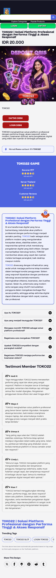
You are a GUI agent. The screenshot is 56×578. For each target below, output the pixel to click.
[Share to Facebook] (14, 564)
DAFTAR (42, 26)
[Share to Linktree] (21, 564)
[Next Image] (54, 74)
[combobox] (25, 17)
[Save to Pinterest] (29, 564)
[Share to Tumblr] (43, 564)
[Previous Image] (2, 74)
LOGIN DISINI (16, 125)
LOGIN (14, 26)
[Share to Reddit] (36, 564)
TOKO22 (26, 236)
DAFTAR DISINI (16, 118)
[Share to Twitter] (7, 564)
